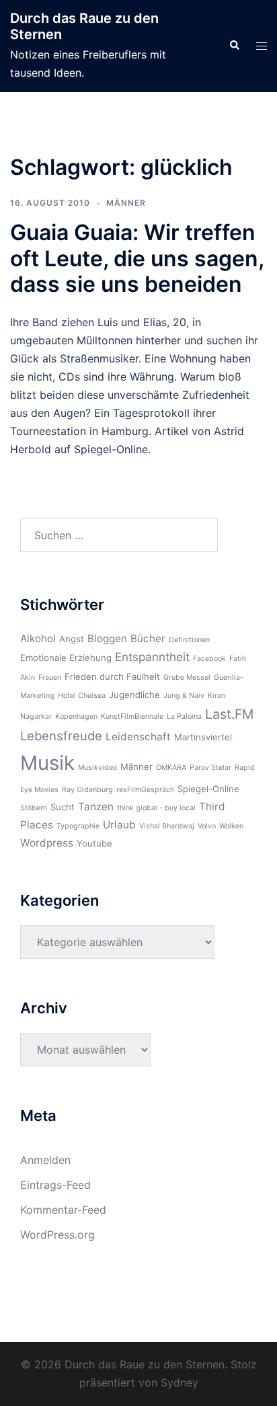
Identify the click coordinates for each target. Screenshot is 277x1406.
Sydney (179, 1382)
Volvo (207, 826)
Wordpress (46, 842)
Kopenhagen (76, 716)
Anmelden (45, 1160)
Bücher (147, 638)
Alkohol (38, 638)
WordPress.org (57, 1234)
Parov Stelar (210, 767)
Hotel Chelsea (82, 695)
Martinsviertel (203, 737)
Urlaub (119, 824)
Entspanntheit (152, 657)
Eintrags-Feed (55, 1185)
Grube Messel (186, 677)
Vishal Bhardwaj (166, 826)
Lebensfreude (61, 735)
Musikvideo (97, 767)
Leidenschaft (138, 736)
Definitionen (189, 639)
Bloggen (107, 638)
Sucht (62, 807)
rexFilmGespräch (145, 789)
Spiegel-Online (208, 788)
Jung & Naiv (183, 695)
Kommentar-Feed (63, 1209)
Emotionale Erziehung (66, 657)
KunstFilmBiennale (132, 716)
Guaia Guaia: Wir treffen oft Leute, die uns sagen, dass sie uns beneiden (137, 258)
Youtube (94, 843)
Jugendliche (134, 694)
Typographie (78, 826)
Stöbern (33, 808)
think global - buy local (156, 808)
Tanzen (96, 806)
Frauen (49, 677)
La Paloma (184, 716)
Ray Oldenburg (87, 789)
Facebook (209, 658)
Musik (47, 763)
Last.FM (229, 714)
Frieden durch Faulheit (112, 676)
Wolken (231, 826)
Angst (71, 638)
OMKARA (171, 767)
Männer (126, 203)
